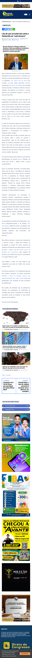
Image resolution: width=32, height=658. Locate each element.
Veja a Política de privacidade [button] (9, 656)
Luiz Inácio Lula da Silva (19, 80)
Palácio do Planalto (16, 85)
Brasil (3, 375)
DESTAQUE (16, 39)
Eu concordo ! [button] (25, 653)
